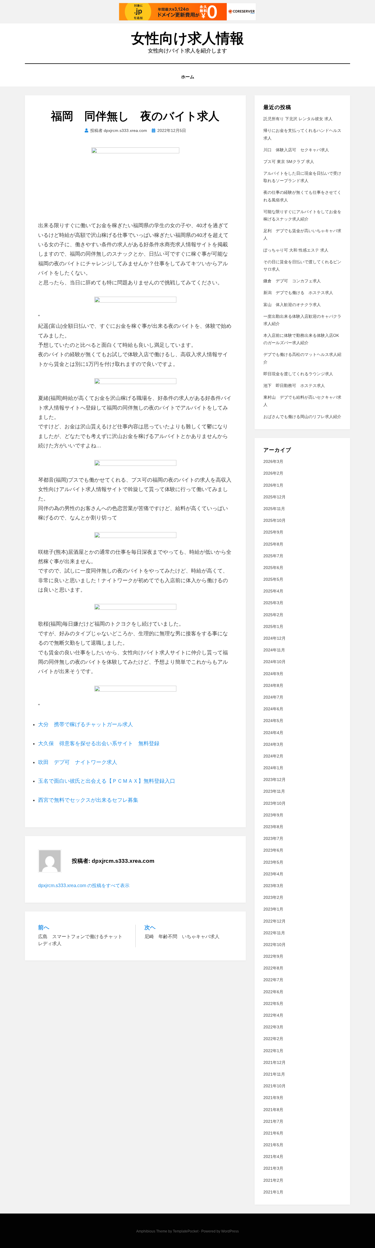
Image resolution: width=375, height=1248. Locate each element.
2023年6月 (273, 850)
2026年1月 (273, 485)
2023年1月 (273, 909)
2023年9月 (273, 815)
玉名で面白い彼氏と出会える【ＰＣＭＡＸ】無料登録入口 (106, 781)
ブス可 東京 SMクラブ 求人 (288, 161)
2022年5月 (273, 1003)
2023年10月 (274, 803)
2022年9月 (273, 956)
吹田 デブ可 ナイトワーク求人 (77, 762)
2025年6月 (273, 567)
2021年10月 (274, 1086)
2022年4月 (273, 1015)
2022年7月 (273, 979)
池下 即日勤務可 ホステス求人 (294, 385)
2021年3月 (273, 1168)
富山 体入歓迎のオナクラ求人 (292, 304)
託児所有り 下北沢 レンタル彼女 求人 (298, 118)
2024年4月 (273, 732)
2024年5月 (273, 720)
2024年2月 (273, 756)
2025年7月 (273, 555)
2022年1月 (273, 1050)
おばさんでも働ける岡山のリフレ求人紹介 (302, 416)
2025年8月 (273, 544)
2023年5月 (273, 862)
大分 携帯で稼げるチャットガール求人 (85, 724)
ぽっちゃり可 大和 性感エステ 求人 (295, 250)
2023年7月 (273, 838)
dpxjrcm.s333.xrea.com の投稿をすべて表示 (83, 885)
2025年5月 (273, 579)
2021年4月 (273, 1156)
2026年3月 (273, 461)
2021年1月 (273, 1192)
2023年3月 (273, 885)
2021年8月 (273, 1109)
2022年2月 (273, 1038)
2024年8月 (273, 685)
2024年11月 (274, 650)
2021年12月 (274, 1062)
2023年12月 (274, 779)
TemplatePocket (185, 1231)
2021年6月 (273, 1133)
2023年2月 (273, 897)
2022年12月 (274, 921)
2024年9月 (273, 673)
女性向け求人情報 (187, 38)
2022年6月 (273, 991)
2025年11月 (274, 508)
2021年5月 (273, 1144)
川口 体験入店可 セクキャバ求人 (296, 149)
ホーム (187, 76)
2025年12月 (274, 497)
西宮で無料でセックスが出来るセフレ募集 (88, 800)
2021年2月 (273, 1180)
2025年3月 (273, 602)
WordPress (230, 1231)
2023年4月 (273, 874)
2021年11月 (274, 1074)
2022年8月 (273, 968)
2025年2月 (273, 614)
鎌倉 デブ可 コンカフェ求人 (292, 281)
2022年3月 (273, 1027)
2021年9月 (273, 1097)
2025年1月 (273, 626)
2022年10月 (274, 944)
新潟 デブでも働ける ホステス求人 (298, 292)
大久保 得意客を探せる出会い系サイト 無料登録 (98, 743)
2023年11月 (274, 791)
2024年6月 (273, 709)
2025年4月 (273, 591)
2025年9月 (273, 532)
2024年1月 (273, 767)
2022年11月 (274, 933)
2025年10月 (274, 520)
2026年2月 (273, 473)
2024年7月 (273, 697)
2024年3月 (273, 744)
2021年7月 (273, 1121)
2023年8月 (273, 826)
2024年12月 (274, 638)
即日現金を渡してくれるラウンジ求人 (298, 373)
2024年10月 (274, 661)
